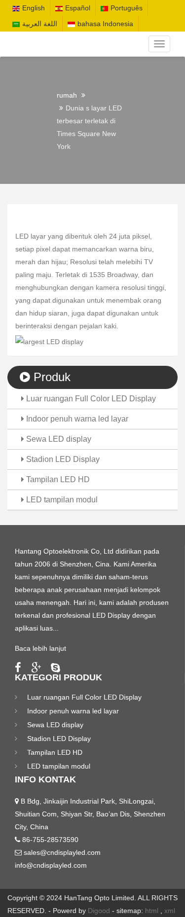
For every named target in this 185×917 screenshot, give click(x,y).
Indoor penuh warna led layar (76, 419)
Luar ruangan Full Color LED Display (90, 398)
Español (77, 8)
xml (169, 911)
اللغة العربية (39, 24)
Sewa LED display (57, 439)
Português (127, 8)
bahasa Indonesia (105, 24)
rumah (67, 95)
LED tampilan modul (61, 499)
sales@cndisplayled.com (62, 852)
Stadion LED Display (62, 459)
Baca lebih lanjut (40, 648)
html (151, 911)
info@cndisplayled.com (51, 865)
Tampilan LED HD (57, 479)
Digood (99, 911)
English (33, 8)
